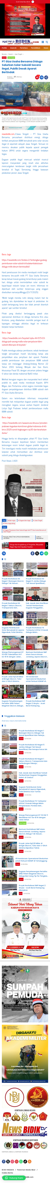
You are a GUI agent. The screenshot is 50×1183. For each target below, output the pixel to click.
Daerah (4, 58)
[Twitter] (37, 553)
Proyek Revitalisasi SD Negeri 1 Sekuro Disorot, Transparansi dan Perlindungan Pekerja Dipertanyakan (12, 605)
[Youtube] (16, 1161)
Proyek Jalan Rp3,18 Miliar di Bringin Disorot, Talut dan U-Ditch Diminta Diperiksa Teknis (12, 679)
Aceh (29, 696)
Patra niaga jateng (10, 523)
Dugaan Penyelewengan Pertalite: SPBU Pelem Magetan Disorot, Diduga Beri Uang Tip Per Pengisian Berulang (12, 703)
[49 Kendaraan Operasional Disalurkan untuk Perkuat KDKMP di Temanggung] (37, 667)
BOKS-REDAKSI (8, 1170)
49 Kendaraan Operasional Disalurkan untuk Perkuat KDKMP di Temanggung (36, 679)
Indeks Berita (7, 1173)
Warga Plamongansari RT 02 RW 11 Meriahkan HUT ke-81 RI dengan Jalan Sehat (13, 654)
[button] (46, 42)
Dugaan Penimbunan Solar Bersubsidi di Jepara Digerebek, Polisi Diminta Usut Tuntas (13, 630)
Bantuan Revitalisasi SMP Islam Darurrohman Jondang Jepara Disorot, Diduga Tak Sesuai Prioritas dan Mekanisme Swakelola (36, 654)
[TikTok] (25, 1161)
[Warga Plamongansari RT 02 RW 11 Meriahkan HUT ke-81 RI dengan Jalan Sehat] (13, 643)
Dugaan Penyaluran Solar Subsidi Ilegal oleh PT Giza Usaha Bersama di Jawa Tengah (24, 531)
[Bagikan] (46, 77)
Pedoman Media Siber (26, 1170)
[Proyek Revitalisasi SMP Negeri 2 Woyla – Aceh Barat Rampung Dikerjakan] (37, 692)
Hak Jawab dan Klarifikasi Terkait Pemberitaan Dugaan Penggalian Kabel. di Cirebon (37, 605)
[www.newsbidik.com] (20, 41)
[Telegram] (42, 553)
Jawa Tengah (11, 58)
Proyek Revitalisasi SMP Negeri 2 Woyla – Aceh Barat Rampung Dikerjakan (35, 703)
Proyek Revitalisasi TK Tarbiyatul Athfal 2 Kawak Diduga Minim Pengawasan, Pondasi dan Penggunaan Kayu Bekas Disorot (37, 630)
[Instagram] (12, 1161)
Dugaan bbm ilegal (25, 520)
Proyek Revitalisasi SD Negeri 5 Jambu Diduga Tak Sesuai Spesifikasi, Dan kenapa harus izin (36, 581)
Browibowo (9, 76)
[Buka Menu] (42, 42)
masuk (12, 720)
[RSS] (29, 1161)
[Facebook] (33, 553)
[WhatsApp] (46, 553)
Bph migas (12, 520)
